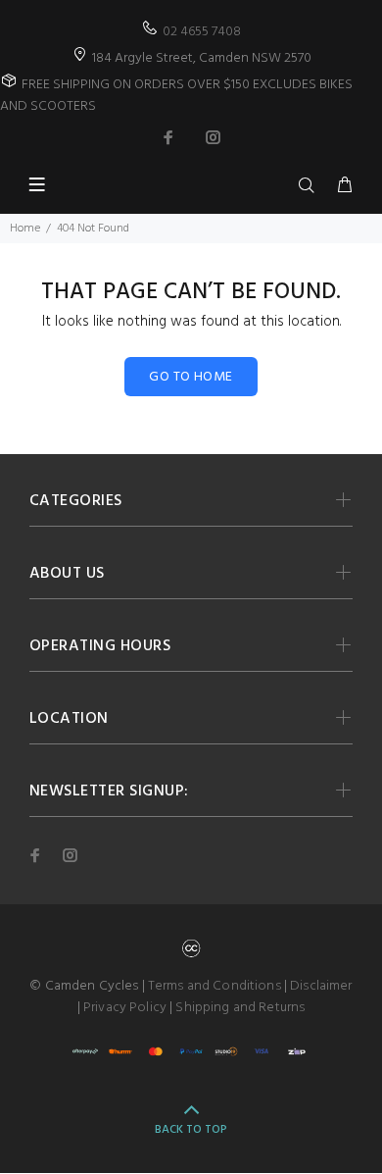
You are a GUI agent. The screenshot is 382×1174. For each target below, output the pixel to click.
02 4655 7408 (202, 32)
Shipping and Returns (240, 1007)
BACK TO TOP (191, 1130)
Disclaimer (321, 986)
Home (25, 228)
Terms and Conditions (214, 986)
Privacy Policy (125, 1007)
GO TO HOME (190, 377)
